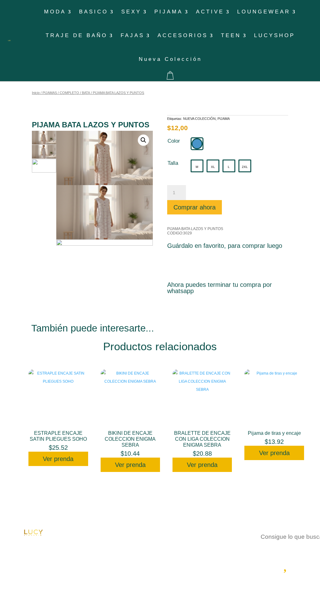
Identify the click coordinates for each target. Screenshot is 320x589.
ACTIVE (210, 12)
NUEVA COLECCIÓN (199, 118)
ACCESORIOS (183, 35)
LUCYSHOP (274, 35)
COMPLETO (69, 93)
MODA (55, 12)
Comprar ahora (194, 207)
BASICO (93, 12)
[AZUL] (197, 143)
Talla (173, 163)
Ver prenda (58, 458)
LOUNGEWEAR (263, 12)
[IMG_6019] (104, 212)
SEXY (131, 12)
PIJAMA (168, 12)
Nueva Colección (170, 59)
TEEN (231, 35)
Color (174, 141)
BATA (86, 93)
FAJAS (132, 35)
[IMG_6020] (104, 266)
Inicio (36, 93)
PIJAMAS (49, 93)
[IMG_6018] (104, 158)
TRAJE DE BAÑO (77, 35)
